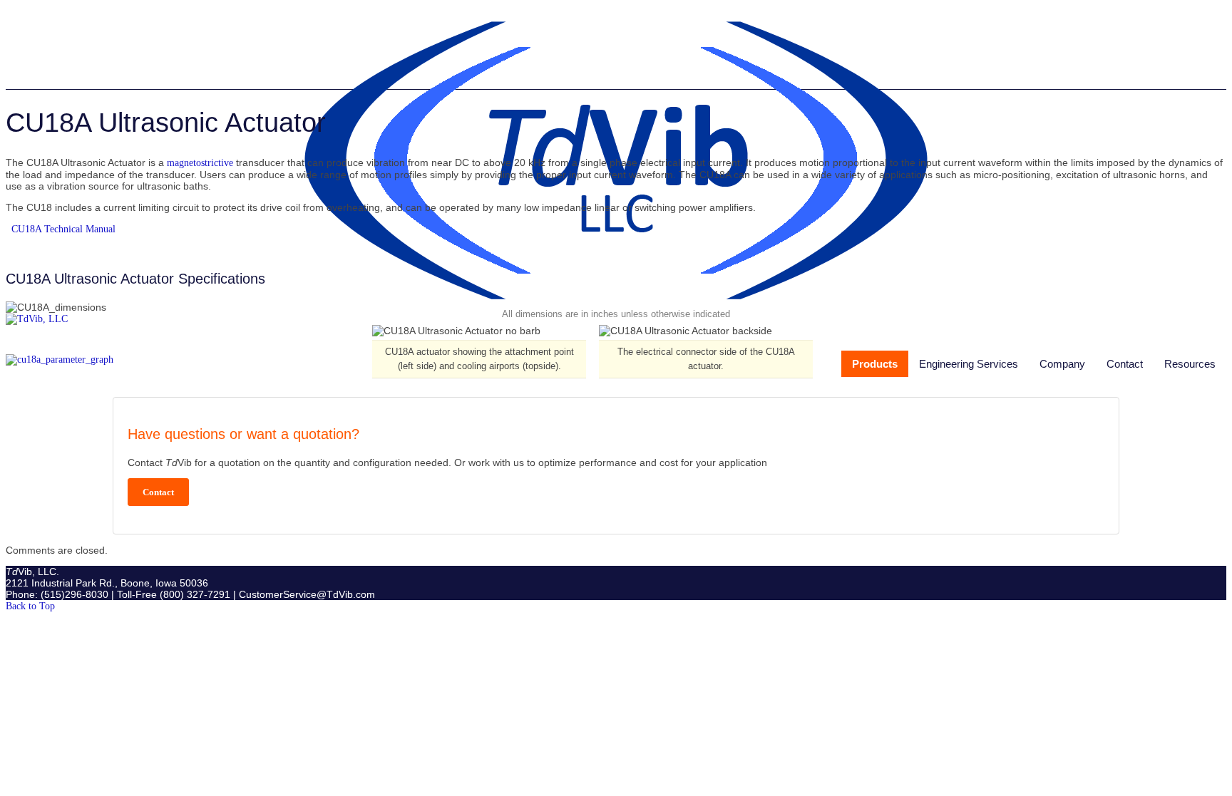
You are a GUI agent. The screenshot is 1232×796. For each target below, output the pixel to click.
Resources (1190, 364)
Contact (1125, 364)
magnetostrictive (201, 162)
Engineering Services (968, 364)
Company (1062, 364)
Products (875, 364)
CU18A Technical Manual (63, 229)
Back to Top (30, 606)
